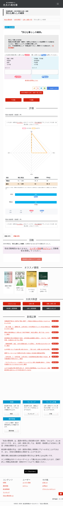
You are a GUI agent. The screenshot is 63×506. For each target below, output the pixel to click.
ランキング (31, 414)
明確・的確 (10, 58)
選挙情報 (11, 431)
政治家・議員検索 (12, 308)
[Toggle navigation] (57, 3)
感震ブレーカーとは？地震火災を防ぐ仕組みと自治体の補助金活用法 (24, 353)
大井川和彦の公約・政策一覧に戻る (31, 92)
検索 (11, 414)
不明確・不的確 (38, 58)
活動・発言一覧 (51, 303)
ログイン (47, 248)
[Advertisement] (31, 387)
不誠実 (36, 62)
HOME (4, 482)
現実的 (9, 60)
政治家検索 (6, 489)
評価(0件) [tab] (17, 236)
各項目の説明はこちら (31, 80)
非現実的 (36, 60)
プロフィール (12, 303)
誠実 (8, 62)
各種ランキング (51, 308)
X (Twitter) (30, 471)
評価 (14, 100)
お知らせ (45, 482)
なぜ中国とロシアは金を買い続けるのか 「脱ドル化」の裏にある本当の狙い (27, 349)
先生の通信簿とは (8, 495)
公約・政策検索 (31, 308)
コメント (7, 68)
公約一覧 (31, 303)
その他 (9, 64)
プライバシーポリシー (48, 489)
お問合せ (45, 486)
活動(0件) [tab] (7, 236)
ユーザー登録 (35, 248)
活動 (32, 100)
